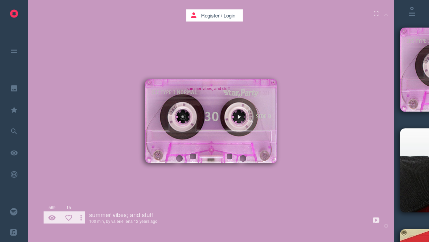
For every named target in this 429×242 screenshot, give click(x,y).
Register (210, 15)
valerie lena (122, 221)
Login (229, 15)
